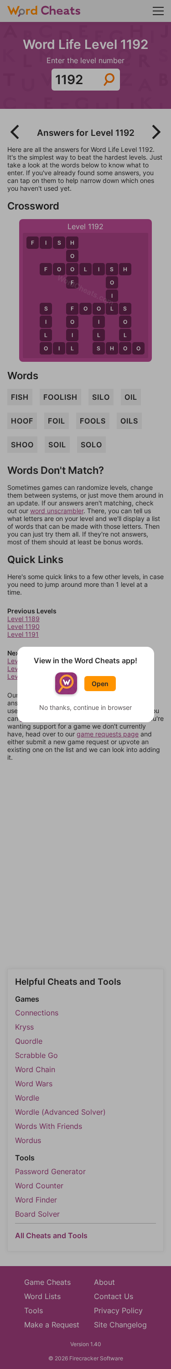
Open (100, 683)
